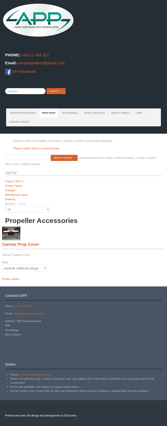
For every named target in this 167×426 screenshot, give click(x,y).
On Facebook (23, 71)
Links (139, 113)
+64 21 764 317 (35, 55)
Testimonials (70, 113)
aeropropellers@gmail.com (41, 63)
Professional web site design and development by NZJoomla (40, 415)
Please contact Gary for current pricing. (36, 148)
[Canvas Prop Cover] (11, 233)
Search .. (54, 91)
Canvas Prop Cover (20, 244)
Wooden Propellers (23, 113)
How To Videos (120, 113)
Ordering (10, 199)
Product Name (13, 185)
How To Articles (94, 113)
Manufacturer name (16, 194)
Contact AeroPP (19, 122)
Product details (11, 279)
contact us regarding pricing (35, 374)
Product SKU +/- (15, 181)
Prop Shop (48, 113)
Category (10, 190)
